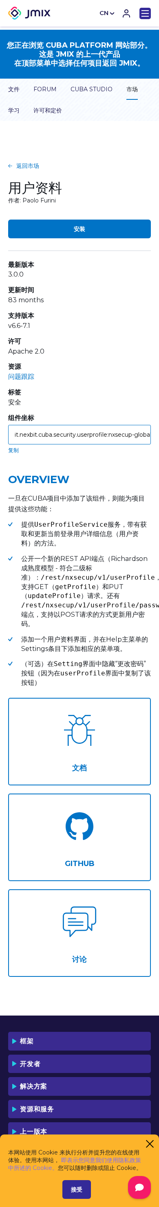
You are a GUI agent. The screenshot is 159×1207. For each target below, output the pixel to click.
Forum (45, 89)
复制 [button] (13, 450)
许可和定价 (47, 110)
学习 (14, 110)
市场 (132, 89)
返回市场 (27, 165)
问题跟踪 (21, 376)
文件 (14, 89)
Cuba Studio (92, 89)
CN (103, 13)
